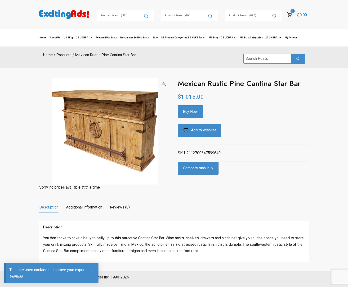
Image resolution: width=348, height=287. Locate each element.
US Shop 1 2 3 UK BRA (76, 37)
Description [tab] (48, 207)
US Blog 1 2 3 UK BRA (221, 37)
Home (43, 37)
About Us (55, 37)
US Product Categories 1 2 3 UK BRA (181, 37)
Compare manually (198, 168)
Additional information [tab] (84, 207)
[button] (164, 84)
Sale (155, 37)
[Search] (146, 15)
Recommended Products (134, 37)
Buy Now (190, 111)
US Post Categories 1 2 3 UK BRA (258, 37)
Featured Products (106, 37)
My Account (291, 37)
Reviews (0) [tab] (120, 207)
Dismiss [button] (16, 276)
